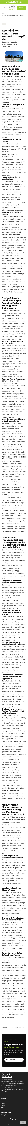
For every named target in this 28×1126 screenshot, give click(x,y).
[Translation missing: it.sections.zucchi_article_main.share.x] (13, 1027)
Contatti (3, 1105)
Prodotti (3, 1103)
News (2, 1107)
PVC (10, 111)
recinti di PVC (15, 76)
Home (3, 13)
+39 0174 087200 (8, 1087)
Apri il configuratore (12, 1059)
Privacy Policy (4, 1115)
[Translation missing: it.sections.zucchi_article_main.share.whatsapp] (18, 1027)
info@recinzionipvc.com (10, 1085)
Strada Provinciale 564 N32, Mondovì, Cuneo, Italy (15, 1090)
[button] (2, 7)
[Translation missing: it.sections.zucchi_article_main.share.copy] (22, 1027)
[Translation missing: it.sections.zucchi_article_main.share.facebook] (9, 1027)
